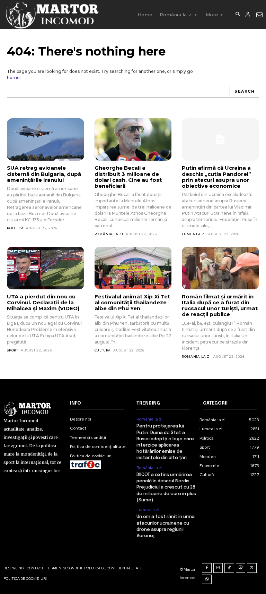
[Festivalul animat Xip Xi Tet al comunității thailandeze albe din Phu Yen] (133, 268)
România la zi (109, 234)
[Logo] (51, 14)
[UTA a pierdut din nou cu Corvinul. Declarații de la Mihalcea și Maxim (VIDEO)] (45, 268)
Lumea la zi (194, 234)
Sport (12, 350)
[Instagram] (218, 568)
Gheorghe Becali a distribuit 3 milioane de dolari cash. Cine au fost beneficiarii (128, 176)
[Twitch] (241, 568)
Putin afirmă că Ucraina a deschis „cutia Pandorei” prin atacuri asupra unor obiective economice (216, 176)
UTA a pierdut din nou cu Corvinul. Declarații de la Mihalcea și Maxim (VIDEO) (43, 302)
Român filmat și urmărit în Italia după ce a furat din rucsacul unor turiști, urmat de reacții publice (220, 305)
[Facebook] (207, 568)
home (13, 77)
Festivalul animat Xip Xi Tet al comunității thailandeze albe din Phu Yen (132, 302)
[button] (237, 14)
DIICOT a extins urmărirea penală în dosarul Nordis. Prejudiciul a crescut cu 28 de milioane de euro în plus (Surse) (166, 487)
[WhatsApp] (207, 579)
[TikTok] (229, 568)
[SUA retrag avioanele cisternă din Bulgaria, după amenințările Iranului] (45, 139)
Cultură (103, 350)
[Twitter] (252, 568)
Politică (15, 228)
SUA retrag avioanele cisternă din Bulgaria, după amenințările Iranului (44, 173)
